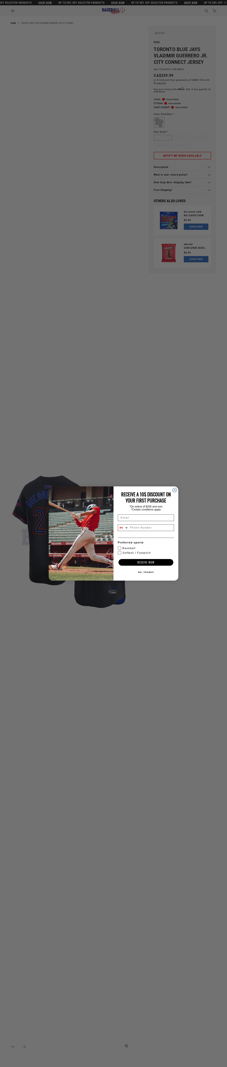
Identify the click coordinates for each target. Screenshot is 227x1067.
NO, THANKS (146, 572)
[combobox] (123, 528)
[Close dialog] (175, 490)
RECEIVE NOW (146, 562)
